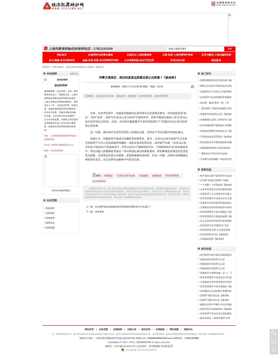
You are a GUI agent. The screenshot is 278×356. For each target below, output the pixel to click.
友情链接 (160, 329)
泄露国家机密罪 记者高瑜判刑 (214, 148)
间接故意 (156, 175)
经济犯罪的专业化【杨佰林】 (214, 234)
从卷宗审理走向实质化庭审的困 (215, 189)
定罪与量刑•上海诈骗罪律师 (216, 54)
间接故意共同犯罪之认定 (212, 259)
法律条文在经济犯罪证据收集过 (215, 203)
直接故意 (143, 175)
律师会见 (50, 222)
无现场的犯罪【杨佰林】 (212, 239)
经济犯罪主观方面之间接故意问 (215, 255)
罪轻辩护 (50, 208)
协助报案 (50, 227)
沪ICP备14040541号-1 (125, 346)
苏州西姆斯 (154, 346)
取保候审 (50, 218)
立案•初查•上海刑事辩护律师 (177, 54)
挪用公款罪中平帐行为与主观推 (215, 304)
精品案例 (216, 60)
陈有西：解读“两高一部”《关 (214, 102)
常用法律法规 (177, 60)
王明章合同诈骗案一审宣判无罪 (215, 159)
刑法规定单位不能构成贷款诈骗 (215, 142)
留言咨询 (145, 329)
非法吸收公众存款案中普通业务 (215, 291)
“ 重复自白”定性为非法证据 (213, 153)
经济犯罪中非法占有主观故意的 (215, 313)
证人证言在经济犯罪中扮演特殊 (215, 221)
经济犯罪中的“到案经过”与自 (214, 225)
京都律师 (117, 329)
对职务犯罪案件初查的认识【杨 (215, 131)
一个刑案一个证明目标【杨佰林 (215, 184)
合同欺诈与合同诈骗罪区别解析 (215, 97)
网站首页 (62, 54)
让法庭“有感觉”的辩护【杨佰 (214, 180)
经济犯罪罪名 (172, 175)
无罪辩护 (50, 213)
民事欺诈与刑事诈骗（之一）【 (215, 273)
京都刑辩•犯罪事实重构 (100, 54)
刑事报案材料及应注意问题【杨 (215, 80)
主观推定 (108, 175)
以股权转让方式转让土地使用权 (215, 91)
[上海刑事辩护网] (63, 9)
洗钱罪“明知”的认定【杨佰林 (214, 295)
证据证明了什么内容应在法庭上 (215, 193)
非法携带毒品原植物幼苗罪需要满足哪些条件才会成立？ (123, 207)
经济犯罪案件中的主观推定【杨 (215, 212)
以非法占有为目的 (126, 175)
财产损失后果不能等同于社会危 (215, 175)
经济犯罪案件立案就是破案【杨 (215, 216)
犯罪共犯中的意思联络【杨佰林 (215, 309)
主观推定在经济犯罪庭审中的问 (215, 207)
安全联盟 (165, 346)
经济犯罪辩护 (99, 181)
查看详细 (74, 73)
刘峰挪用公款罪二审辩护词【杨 (215, 119)
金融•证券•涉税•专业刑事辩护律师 (100, 60)
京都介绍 (131, 329)
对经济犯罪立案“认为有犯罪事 (214, 230)
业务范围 (103, 329)
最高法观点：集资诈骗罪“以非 (214, 318)
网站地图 (174, 329)
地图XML (188, 329)
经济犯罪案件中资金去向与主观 (215, 198)
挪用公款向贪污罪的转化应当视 (215, 86)
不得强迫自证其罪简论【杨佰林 (215, 136)
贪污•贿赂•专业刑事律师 (62, 60)
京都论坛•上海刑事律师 (139, 54)
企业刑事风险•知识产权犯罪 (139, 60)
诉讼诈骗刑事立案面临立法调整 (215, 125)
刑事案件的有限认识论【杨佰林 (215, 114)
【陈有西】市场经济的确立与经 (215, 108)
